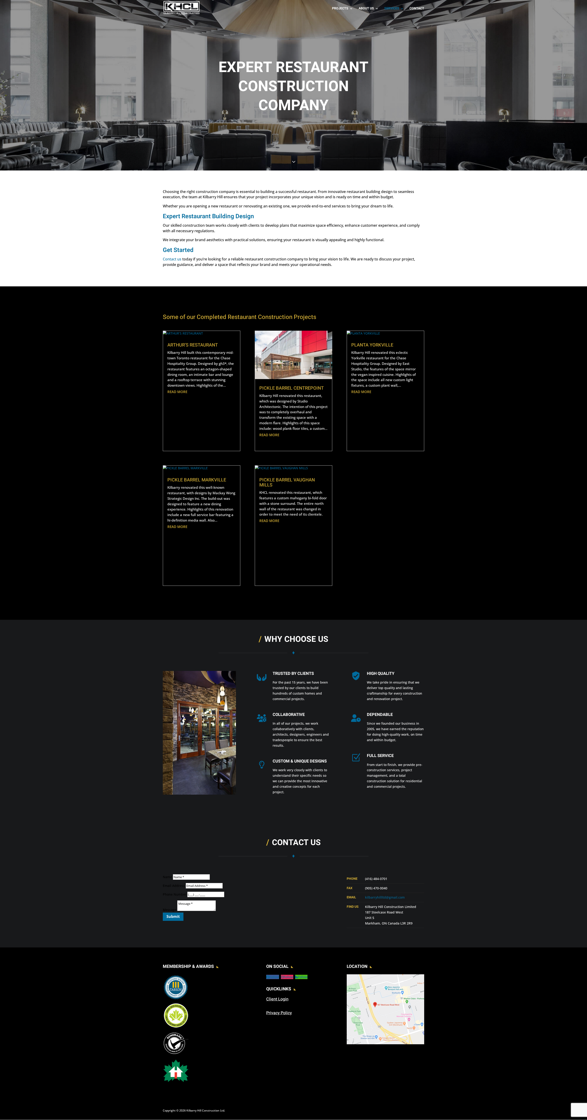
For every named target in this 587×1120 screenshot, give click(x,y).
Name (167, 877)
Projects (340, 9)
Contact (417, 9)
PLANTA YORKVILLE (372, 345)
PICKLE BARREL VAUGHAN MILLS (287, 482)
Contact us (172, 259)
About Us (366, 9)
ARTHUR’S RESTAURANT (192, 345)
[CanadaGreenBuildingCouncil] (176, 1027)
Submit (173, 916)
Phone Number (174, 894)
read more (177, 391)
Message (169, 910)
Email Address (174, 885)
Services (391, 9)
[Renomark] (176, 1055)
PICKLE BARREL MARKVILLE (196, 480)
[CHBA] (176, 1082)
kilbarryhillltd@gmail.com (385, 897)
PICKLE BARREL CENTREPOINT (291, 388)
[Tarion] (176, 999)
